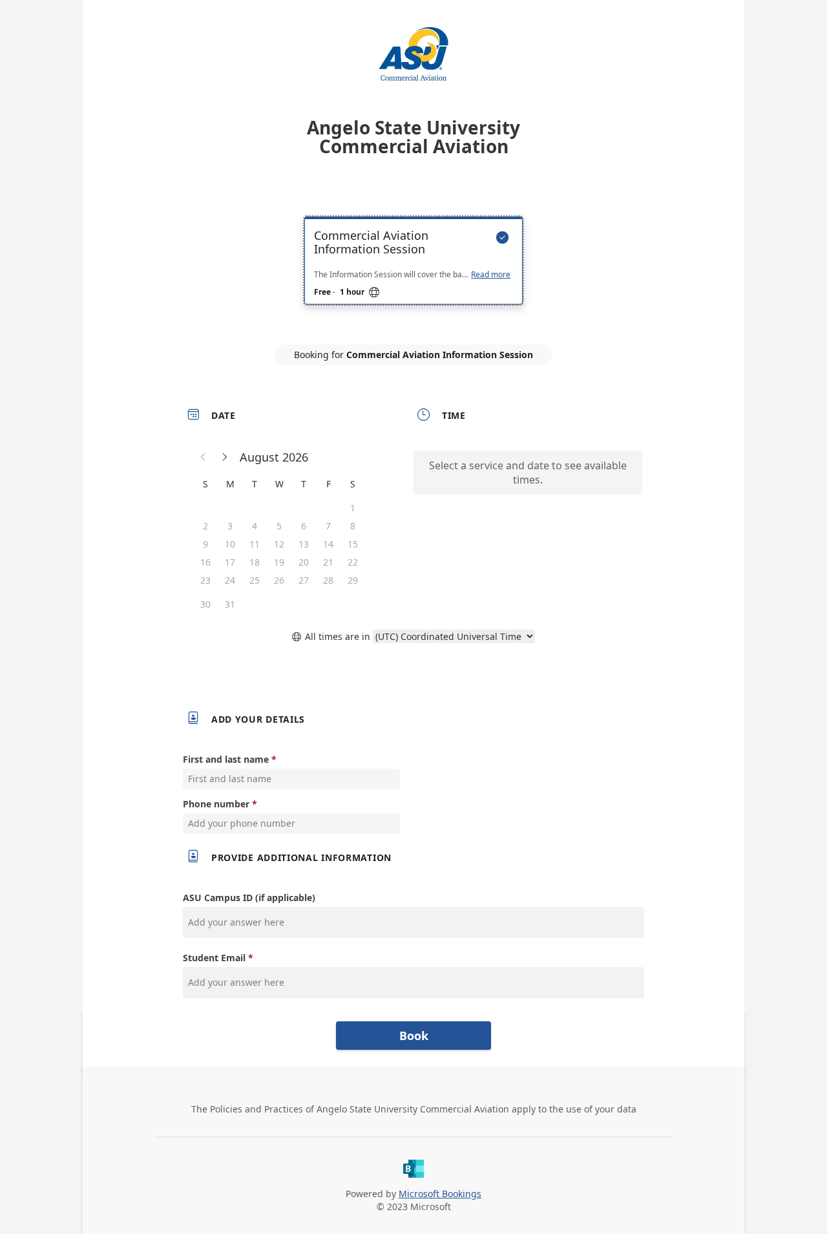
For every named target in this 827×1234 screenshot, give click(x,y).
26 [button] (279, 580)
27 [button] (303, 580)
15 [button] (353, 544)
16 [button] (205, 562)
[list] (413, 272)
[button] (203, 457)
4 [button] (254, 526)
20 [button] (303, 562)
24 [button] (230, 580)
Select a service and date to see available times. (528, 472)
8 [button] (352, 526)
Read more (490, 274)
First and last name (226, 759)
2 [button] (205, 526)
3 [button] (230, 526)
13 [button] (303, 544)
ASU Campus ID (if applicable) (249, 897)
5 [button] (279, 526)
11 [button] (254, 544)
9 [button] (205, 544)
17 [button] (230, 562)
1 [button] (352, 508)
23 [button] (205, 580)
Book (413, 1035)
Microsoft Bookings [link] (440, 1193)
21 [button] (328, 562)
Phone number (216, 804)
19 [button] (279, 562)
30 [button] (205, 604)
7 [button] (328, 526)
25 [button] (254, 580)
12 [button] (279, 544)
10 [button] (230, 544)
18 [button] (254, 562)
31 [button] (230, 604)
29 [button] (353, 580)
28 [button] (328, 580)
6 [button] (303, 526)
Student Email (214, 958)
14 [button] (328, 544)
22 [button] (353, 562)
